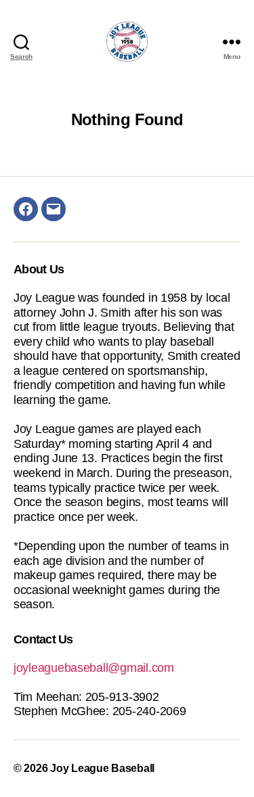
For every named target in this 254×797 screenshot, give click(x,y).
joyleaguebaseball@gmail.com (94, 668)
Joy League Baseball (102, 768)
